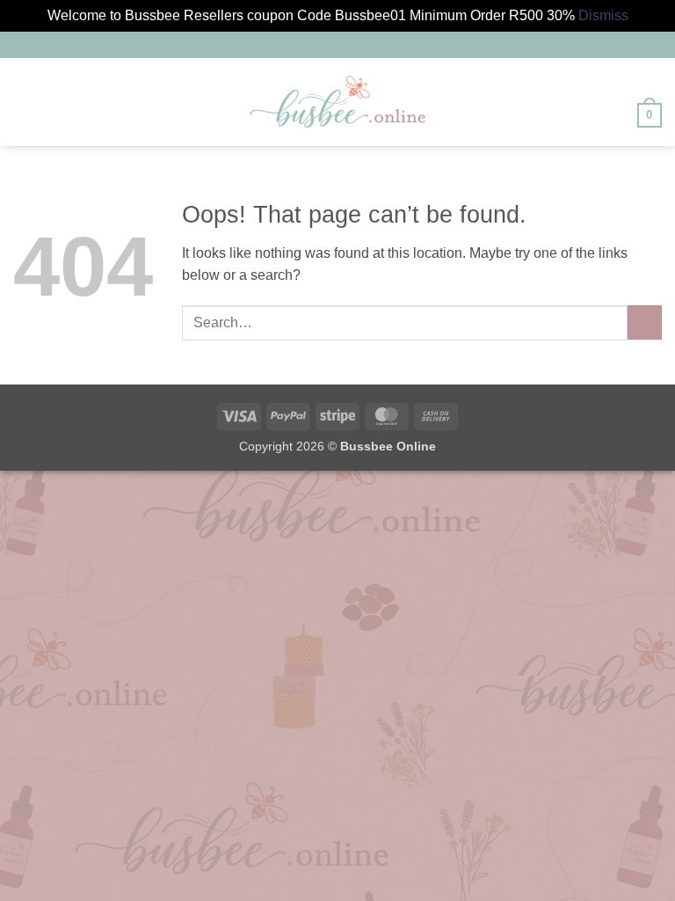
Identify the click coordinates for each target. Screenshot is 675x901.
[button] (23, 101)
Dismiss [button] (603, 15)
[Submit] (645, 322)
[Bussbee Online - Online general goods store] (337, 102)
